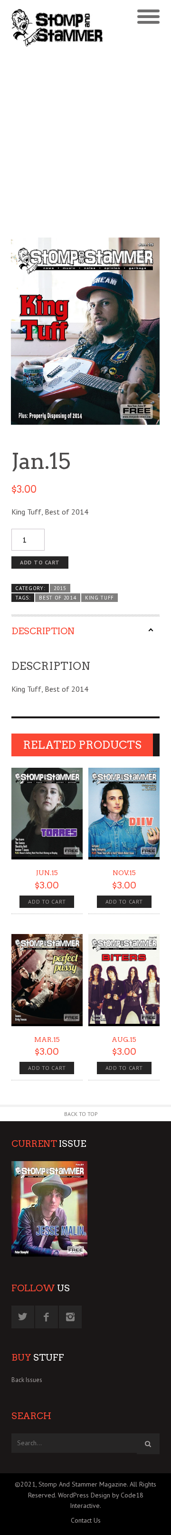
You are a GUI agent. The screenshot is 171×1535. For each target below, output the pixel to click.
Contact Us (86, 1520)
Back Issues (26, 1380)
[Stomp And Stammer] (67, 28)
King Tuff (99, 597)
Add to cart (40, 562)
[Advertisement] (85, 143)
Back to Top (81, 1113)
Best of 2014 (57, 597)
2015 (60, 588)
